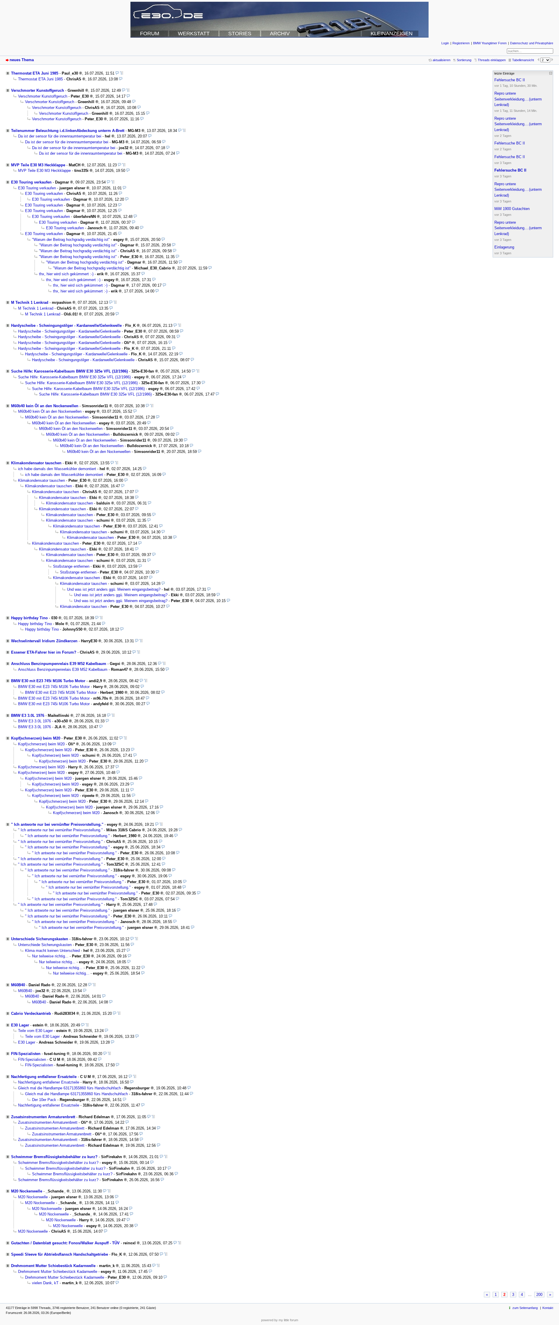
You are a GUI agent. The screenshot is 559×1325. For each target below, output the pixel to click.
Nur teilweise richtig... (50, 956)
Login (445, 43)
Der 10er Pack (44, 1100)
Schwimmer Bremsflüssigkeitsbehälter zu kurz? (54, 1157)
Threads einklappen (492, 60)
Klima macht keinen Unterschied (52, 950)
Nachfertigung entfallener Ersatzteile (44, 1077)
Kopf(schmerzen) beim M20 (35, 738)
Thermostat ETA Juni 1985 (34, 73)
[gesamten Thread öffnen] (121, 73)
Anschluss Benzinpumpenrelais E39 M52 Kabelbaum (58, 663)
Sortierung (464, 60)
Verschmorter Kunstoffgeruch (37, 90)
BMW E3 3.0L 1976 (27, 715)
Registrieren (461, 43)
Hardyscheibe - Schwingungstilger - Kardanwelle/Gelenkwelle (66, 325)
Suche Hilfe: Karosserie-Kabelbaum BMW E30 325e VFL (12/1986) (69, 371)
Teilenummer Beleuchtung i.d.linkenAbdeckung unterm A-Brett (67, 130)
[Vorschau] (117, 73)
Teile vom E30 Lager (35, 1030)
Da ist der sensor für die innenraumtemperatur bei (59, 136)
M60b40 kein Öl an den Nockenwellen (44, 406)
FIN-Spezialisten (25, 1053)
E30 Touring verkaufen (31, 182)
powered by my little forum (279, 1320)
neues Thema (22, 60)
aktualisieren (441, 60)
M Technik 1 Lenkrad (29, 302)
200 (539, 1294)
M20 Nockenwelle (26, 1191)
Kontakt (547, 1308)
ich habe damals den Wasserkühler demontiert (57, 469)
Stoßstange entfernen (71, 566)
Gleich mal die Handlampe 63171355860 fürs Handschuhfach (69, 1088)
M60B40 (18, 985)
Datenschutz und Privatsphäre (531, 43)
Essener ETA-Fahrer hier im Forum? (43, 652)
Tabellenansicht (523, 60)
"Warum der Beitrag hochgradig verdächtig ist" (71, 239)
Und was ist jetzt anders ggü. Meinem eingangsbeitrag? (113, 589)
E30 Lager (20, 1025)
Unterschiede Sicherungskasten (39, 939)
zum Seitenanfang (525, 1308)
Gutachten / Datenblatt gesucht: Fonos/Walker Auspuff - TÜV (65, 1243)
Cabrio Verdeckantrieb (31, 1013)
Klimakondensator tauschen (36, 463)
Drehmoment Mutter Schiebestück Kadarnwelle (53, 1266)
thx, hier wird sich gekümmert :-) (66, 274)
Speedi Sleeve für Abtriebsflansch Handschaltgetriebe (59, 1254)
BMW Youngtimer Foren (490, 43)
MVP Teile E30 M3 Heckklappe (38, 165)
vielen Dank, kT (45, 1283)
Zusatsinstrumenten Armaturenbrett (43, 1117)
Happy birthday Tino (29, 618)
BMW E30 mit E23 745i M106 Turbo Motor (48, 681)
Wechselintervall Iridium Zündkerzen (44, 641)
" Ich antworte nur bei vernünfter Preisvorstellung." (57, 824)
